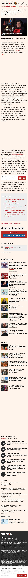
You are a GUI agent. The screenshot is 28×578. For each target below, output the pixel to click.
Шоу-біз (4, 342)
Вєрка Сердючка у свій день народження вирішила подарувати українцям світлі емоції (18, 292)
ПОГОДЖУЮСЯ (22, 575)
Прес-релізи (6, 517)
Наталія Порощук (23, 16)
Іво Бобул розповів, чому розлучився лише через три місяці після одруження (15, 205)
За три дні (10, 438)
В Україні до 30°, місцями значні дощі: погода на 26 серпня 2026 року (14, 511)
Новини (4, 480)
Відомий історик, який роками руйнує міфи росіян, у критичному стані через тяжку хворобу (16, 467)
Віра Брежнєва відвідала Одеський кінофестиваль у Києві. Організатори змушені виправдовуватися (18, 363)
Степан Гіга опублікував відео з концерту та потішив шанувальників (18, 300)
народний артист (17, 223)
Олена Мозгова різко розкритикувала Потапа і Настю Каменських (17, 387)
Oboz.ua (3, 54)
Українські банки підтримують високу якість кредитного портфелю (18, 521)
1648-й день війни (5, 6)
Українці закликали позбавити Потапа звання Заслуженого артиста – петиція (17, 347)
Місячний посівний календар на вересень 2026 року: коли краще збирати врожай (12, 500)
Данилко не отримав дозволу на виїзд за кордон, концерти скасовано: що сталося (18, 283)
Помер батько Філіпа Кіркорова (15, 306)
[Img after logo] (15, 3)
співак (11, 223)
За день (15, 438)
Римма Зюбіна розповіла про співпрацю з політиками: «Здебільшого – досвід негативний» (17, 355)
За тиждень (3, 438)
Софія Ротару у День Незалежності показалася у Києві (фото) (17, 455)
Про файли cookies (5, 575)
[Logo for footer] (6, 534)
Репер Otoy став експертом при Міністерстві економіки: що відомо (18, 324)
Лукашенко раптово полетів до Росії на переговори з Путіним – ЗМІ (12, 506)
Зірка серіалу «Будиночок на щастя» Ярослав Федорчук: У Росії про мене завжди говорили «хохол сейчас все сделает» (18, 265)
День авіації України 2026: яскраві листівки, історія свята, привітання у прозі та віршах (13, 488)
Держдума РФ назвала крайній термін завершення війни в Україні (16, 461)
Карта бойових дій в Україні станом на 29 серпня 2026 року (12, 483)
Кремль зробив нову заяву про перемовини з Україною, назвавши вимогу (16, 474)
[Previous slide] (24, 6)
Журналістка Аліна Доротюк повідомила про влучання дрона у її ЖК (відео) (18, 379)
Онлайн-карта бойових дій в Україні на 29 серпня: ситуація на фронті (17, 443)
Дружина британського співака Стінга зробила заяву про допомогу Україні (18, 332)
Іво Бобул (6, 223)
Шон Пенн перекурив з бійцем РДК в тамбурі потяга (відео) (16, 371)
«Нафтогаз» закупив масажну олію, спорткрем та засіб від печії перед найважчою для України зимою (14, 495)
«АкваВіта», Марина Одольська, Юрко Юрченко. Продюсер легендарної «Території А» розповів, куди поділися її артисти (18, 316)
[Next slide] (27, 6)
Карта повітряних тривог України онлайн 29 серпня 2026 (17, 449)
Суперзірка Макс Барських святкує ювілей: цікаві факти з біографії (17, 275)
